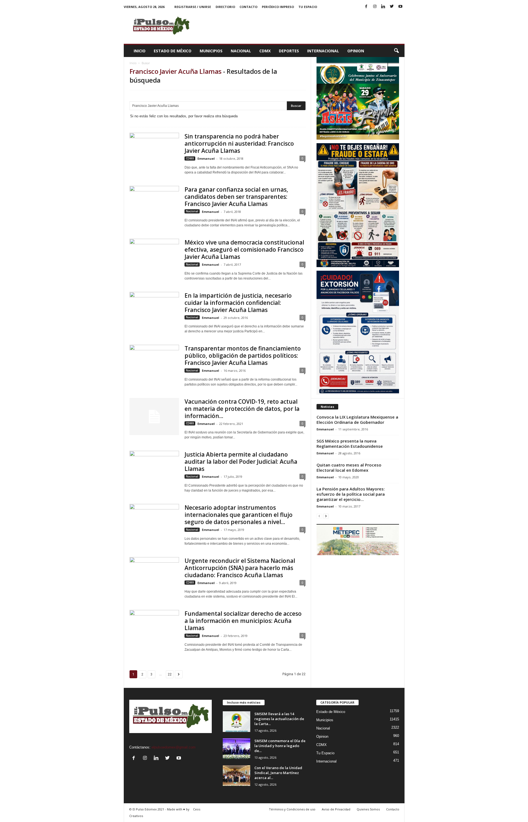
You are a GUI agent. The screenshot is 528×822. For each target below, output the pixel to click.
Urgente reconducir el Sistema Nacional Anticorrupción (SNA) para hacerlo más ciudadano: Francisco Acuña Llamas (240, 568)
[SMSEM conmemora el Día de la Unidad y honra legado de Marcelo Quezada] (236, 748)
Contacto (248, 7)
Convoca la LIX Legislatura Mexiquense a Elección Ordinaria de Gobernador (357, 419)
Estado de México (172, 50)
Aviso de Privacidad (336, 809)
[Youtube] (400, 7)
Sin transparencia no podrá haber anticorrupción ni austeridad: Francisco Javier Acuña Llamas (239, 143)
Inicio (139, 50)
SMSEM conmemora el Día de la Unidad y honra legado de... (280, 745)
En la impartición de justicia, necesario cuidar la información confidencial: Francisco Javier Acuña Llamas (238, 303)
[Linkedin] (383, 7)
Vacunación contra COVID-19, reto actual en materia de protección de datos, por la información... (242, 409)
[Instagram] (375, 7)
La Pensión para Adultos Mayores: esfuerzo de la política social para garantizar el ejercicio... (351, 494)
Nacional (241, 50)
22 (170, 674)
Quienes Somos (368, 809)
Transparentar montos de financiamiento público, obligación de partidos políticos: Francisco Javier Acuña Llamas (243, 355)
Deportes (289, 50)
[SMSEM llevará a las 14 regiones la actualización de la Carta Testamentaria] (236, 721)
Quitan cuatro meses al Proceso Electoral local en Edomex (349, 467)
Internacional (323, 50)
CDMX (265, 50)
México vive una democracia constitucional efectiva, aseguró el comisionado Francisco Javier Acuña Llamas (244, 249)
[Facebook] (366, 7)
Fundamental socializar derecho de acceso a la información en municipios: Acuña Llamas (243, 621)
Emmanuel (206, 158)
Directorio (225, 7)
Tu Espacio (307, 7)
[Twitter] (392, 7)
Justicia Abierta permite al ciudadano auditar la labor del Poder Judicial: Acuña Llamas (241, 462)
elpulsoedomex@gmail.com (174, 747)
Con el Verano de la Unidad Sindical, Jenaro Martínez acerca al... (278, 772)
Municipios (211, 50)
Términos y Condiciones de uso (292, 809)
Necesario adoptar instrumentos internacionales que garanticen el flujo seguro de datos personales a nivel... (239, 515)
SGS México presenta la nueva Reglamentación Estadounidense (350, 443)
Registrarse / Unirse (192, 7)
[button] (396, 51)
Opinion (355, 50)
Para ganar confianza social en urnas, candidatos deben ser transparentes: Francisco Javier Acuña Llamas (236, 197)
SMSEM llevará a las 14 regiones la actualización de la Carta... (279, 718)
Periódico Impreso (278, 7)
